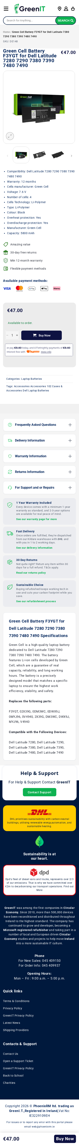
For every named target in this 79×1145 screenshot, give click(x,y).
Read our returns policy (31, 572)
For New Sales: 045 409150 (39, 961)
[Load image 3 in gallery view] (58, 155)
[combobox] (39, 20)
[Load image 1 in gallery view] (21, 155)
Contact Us (10, 1053)
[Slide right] (71, 155)
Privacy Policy (12, 1008)
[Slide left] (7, 155)
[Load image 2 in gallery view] (39, 155)
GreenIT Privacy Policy (18, 1015)
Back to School (13, 1075)
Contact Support (39, 792)
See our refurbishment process (36, 601)
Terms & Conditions (16, 1001)
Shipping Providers (16, 1030)
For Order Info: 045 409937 (39, 965)
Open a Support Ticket (18, 1061)
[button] (6, 9)
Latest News (11, 1022)
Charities (9, 1082)
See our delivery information (34, 547)
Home (6, 32)
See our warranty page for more (36, 519)
